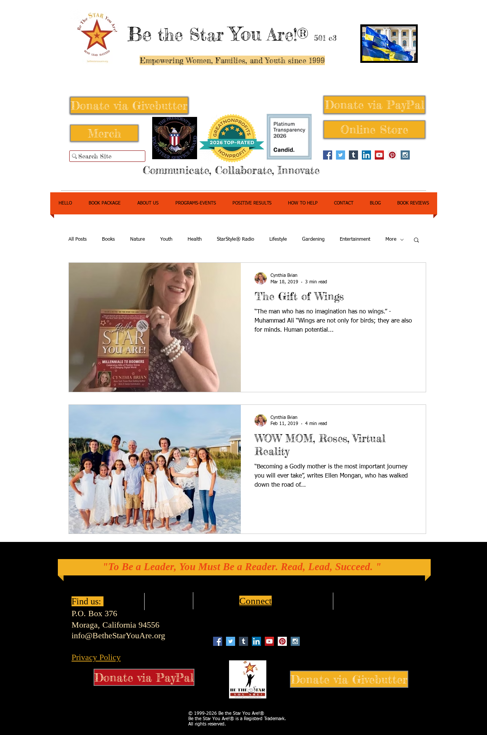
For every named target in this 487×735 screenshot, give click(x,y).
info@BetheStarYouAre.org (118, 635)
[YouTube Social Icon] (379, 155)
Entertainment (355, 239)
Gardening (313, 239)
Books (108, 239)
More (390, 239)
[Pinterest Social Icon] (392, 155)
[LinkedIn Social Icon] (366, 155)
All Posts (77, 239)
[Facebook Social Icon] (327, 155)
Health (195, 239)
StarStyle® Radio (235, 239)
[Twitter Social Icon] (340, 155)
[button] (416, 240)
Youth (166, 239)
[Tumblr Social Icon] (353, 155)
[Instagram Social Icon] (405, 155)
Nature (137, 239)
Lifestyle (278, 239)
